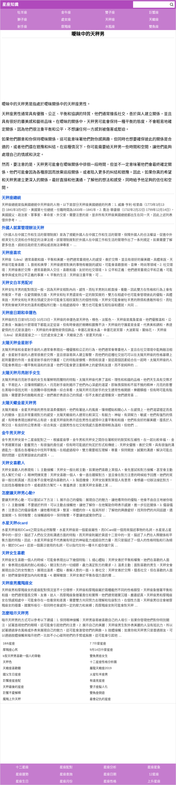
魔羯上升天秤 (12, 699)
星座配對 (66, 767)
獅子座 (22, 19)
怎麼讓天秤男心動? (18, 493)
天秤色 (7, 662)
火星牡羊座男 (99, 674)
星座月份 (66, 781)
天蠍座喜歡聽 (12, 668)
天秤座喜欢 (11, 253)
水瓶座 (110, 26)
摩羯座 (66, 26)
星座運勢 (22, 774)
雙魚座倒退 (97, 692)
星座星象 (153, 767)
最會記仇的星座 (100, 699)
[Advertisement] (88, 68)
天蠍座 (154, 19)
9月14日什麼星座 (101, 649)
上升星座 (153, 781)
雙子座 (110, 12)
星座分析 (109, 767)
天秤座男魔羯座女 (17, 583)
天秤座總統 (11, 198)
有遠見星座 (97, 680)
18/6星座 (9, 643)
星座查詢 (66, 774)
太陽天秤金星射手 (17, 343)
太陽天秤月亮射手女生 (21, 373)
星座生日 (22, 781)
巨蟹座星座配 (12, 680)
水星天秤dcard (15, 523)
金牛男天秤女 (13, 433)
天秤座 (110, 19)
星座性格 (109, 781)
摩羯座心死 (10, 649)
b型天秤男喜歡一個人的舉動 (22, 656)
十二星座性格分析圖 (103, 662)
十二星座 (22, 767)
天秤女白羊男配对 (17, 283)
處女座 (66, 19)
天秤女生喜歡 (13, 553)
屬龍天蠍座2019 (101, 668)
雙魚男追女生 (99, 656)
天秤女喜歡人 (13, 463)
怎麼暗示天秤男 (15, 613)
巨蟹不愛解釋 (12, 692)
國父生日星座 (12, 674)
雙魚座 (154, 26)
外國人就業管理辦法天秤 (23, 228)
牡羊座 (22, 12)
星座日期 (109, 774)
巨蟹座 (154, 12)
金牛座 (66, 12)
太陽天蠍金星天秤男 (19, 403)
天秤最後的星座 (13, 686)
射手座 (22, 26)
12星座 (154, 774)
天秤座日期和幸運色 (19, 313)
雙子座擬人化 (99, 686)
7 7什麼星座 (98, 643)
